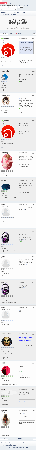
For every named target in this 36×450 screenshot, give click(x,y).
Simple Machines (23, 447)
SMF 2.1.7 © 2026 (13, 447)
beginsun (6, 95)
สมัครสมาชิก (27, 5)
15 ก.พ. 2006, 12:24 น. (23, 152)
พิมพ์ (34, 33)
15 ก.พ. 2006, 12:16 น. (23, 95)
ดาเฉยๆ (5, 153)
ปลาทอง (5, 180)
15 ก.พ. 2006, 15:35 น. (23, 389)
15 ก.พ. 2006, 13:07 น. (23, 282)
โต (4, 205)
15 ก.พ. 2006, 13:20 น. (23, 307)
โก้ (4, 363)
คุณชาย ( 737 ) (7, 334)
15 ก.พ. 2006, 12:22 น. (23, 120)
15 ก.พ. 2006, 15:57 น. (23, 410)
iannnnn (6, 38)
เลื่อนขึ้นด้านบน (4, 439)
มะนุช (5, 410)
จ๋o (4, 389)
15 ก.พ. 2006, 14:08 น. (23, 333)
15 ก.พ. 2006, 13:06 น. (23, 256)
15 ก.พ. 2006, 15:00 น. (23, 363)
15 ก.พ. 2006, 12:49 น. (23, 204)
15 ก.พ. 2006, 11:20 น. (23, 71)
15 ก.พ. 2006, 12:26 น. (23, 180)
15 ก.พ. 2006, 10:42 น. (23, 38)
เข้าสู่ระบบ (18, 5)
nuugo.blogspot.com (24, 376)
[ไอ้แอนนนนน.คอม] (2, 66)
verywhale (6, 71)
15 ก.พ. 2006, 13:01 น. (23, 231)
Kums (5, 231)
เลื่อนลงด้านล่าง (4, 33)
